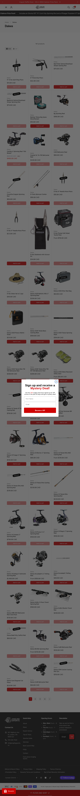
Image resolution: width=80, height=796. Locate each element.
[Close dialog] (56, 381)
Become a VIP (40, 410)
